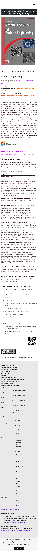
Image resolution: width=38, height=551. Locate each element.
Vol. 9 (14, 405)
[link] (19, 10)
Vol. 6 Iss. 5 (19, 428)
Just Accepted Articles (8, 377)
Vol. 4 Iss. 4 (19, 466)
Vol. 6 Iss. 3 (19, 432)
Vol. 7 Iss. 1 (19, 421)
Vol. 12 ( (14, 390)
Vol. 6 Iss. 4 (19, 430)
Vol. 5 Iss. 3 (19, 450)
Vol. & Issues (5, 371)
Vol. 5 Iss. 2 (19, 452)
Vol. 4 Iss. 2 (19, 471)
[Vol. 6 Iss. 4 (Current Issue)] (24, 430)
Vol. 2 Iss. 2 (19, 493)
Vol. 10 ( (15, 400)
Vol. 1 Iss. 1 (19, 505)
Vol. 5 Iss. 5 (19, 446)
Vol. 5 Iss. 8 (18, 440)
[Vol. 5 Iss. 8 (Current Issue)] (22, 440)
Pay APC (4, 375)
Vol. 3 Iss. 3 (19, 481)
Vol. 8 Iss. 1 (13, 413)
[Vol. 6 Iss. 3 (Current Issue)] (23, 432)
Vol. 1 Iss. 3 (19, 500)
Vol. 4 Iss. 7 (19, 459)
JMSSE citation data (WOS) (10, 381)
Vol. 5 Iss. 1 (19, 454)
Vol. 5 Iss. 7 (19, 442)
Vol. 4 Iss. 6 (19, 461)
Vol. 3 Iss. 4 (19, 478)
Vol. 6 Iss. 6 (19, 426)
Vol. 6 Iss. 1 (19, 436)
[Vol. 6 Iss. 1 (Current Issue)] (23, 436)
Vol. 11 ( (14, 395)
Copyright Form (6, 373)
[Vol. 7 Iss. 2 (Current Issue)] (1, 413)
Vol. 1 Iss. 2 (19, 503)
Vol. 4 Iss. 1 (19, 474)
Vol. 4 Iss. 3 (19, 469)
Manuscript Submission (9, 369)
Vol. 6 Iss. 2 (19, 434)
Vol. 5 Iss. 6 (19, 444)
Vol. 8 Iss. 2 (19, 410)
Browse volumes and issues (10, 385)
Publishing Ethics (7, 383)
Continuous (21, 390)
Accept (19, 548)
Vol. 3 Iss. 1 (19, 486)
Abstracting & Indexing (9, 368)
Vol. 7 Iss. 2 (19, 419)
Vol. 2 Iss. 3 (19, 490)
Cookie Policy (26, 544)
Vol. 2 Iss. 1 (19, 496)
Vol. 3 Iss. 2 (19, 483)
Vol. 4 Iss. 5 (19, 464)
